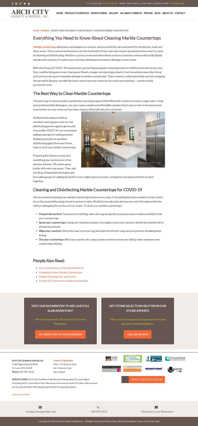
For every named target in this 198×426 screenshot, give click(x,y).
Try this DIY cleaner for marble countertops (63, 280)
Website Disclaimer (127, 421)
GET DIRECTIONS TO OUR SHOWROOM (60, 334)
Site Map (155, 421)
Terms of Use (144, 421)
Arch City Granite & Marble (30, 13)
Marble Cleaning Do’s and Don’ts (57, 276)
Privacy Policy (111, 421)
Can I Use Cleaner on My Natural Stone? (61, 268)
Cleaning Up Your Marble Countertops (60, 272)
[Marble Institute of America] (111, 361)
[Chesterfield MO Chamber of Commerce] (175, 361)
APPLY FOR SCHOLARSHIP (147, 379)
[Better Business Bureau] (154, 360)
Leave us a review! (21, 394)
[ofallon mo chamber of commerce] (133, 361)
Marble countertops (44, 46)
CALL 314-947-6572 (137, 334)
